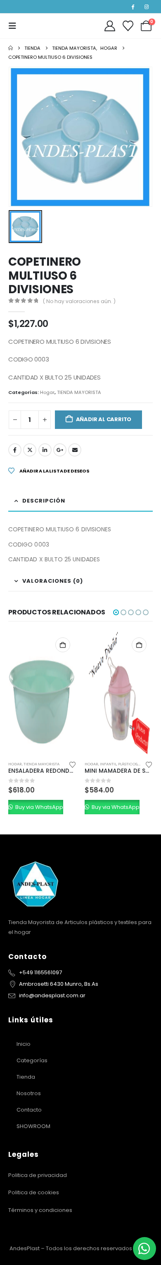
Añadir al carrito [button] (62, 644)
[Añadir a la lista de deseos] (72, 764)
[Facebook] (133, 6)
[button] (14, 26)
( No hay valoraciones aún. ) (79, 301)
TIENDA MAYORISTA (79, 392)
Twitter (29, 449)
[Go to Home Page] (10, 48)
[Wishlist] (128, 26)
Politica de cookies (33, 1192)
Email (74, 449)
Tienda (26, 1077)
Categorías (32, 1060)
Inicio (24, 1044)
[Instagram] (146, 6)
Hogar (47, 392)
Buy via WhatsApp (38, 807)
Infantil (108, 764)
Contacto (29, 1110)
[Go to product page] (42, 693)
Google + (59, 449)
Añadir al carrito (104, 419)
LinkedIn (45, 449)
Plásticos (127, 764)
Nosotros (29, 1093)
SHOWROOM (33, 1126)
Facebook (14, 449)
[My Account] (109, 26)
